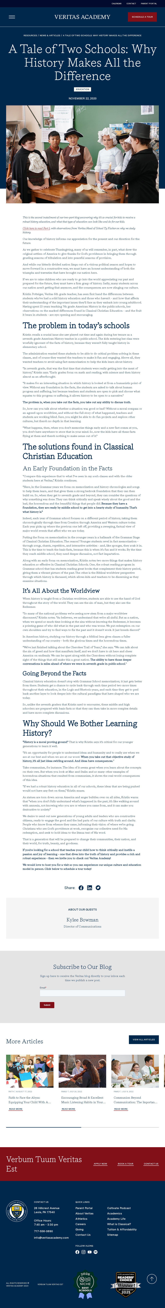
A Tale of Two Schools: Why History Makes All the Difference (102, 35)
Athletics (81, 1218)
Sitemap (112, 1234)
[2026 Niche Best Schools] (87, 1284)
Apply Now (100, 1163)
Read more (15, 1109)
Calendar (116, 3)
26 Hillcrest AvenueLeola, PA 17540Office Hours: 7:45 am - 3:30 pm (46, 1216)
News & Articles (50, 35)
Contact (131, 3)
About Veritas (84, 1213)
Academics (114, 1213)
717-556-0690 (43, 1231)
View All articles (144, 1039)
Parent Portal (149, 3)
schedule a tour (142, 17)
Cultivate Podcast (119, 1208)
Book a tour (125, 1163)
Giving (79, 1229)
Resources (30, 35)
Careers (80, 1224)
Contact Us (83, 1234)
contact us (151, 1163)
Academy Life (116, 1218)
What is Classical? (119, 1224)
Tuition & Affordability (122, 1229)
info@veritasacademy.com (51, 1237)
